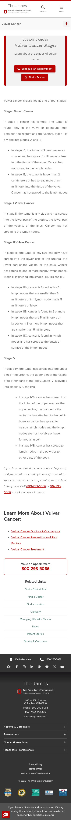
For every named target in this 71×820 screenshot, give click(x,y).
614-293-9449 (38, 712)
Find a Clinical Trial (35, 589)
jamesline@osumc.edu (35, 716)
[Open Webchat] (6, 814)
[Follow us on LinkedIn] (31, 667)
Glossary (35, 611)
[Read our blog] (46, 667)
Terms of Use (35, 768)
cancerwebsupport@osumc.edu (35, 815)
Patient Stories (35, 634)
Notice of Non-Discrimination (36, 773)
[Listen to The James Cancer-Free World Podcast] (39, 667)
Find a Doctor (37, 77)
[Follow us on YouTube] (62, 667)
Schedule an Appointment (37, 68)
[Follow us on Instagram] (24, 667)
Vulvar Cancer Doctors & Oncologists (35, 531)
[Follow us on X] (54, 667)
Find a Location (35, 604)
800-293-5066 (36, 486)
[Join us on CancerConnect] (9, 667)
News (35, 626)
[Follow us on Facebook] (17, 667)
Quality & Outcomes (35, 641)
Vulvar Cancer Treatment (28, 549)
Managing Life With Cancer (35, 619)
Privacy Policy (35, 764)
